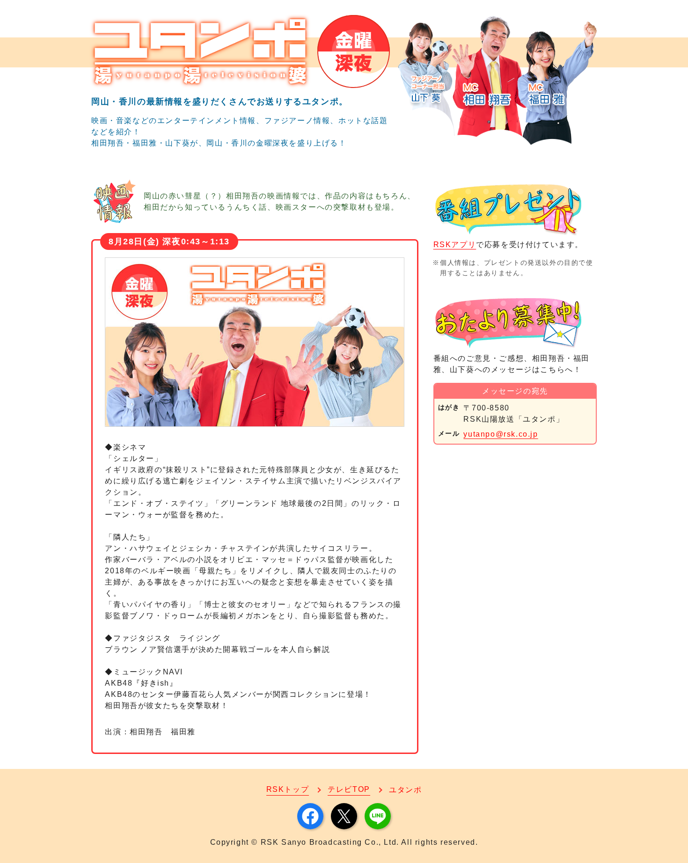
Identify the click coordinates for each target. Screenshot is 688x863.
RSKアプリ (454, 245)
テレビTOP (349, 789)
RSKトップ (287, 789)
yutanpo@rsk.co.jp (500, 434)
